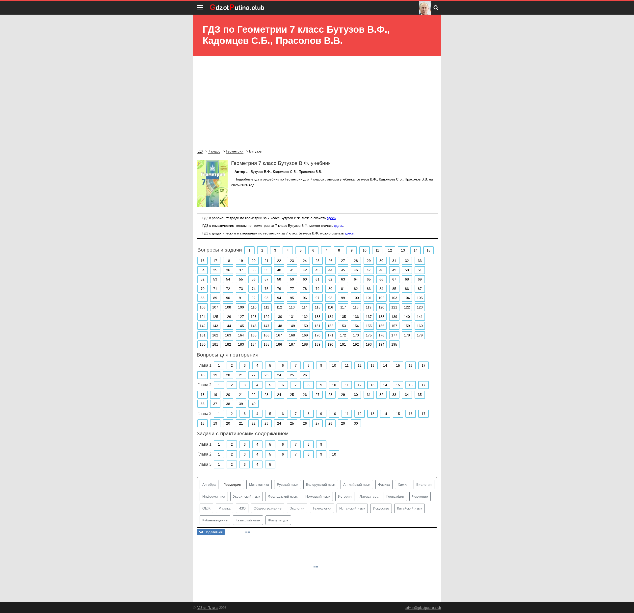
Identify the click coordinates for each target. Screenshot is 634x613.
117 (343, 307)
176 (381, 335)
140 (407, 317)
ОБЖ (206, 508)
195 (394, 344)
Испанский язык (352, 508)
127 (241, 317)
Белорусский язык (320, 484)
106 (203, 307)
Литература (369, 496)
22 (279, 261)
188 (305, 344)
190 (330, 344)
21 (266, 261)
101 (369, 298)
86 (407, 289)
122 (407, 307)
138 (381, 317)
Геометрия (232, 484)
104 (407, 298)
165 (254, 335)
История (345, 496)
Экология (297, 508)
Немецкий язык (317, 496)
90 (228, 298)
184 (254, 344)
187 (292, 344)
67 (394, 279)
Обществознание (268, 508)
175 (369, 335)
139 (394, 317)
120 (381, 307)
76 (279, 289)
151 (317, 326)
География (395, 496)
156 (381, 326)
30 (381, 261)
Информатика (213, 496)
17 (215, 261)
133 (317, 317)
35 (215, 270)
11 (377, 250)
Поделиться (214, 532)
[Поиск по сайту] (436, 8)
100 (356, 298)
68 (407, 279)
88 (203, 298)
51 (420, 270)
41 (292, 270)
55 (241, 279)
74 (254, 289)
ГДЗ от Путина (207, 608)
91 (241, 298)
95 (292, 298)
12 (390, 250)
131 (292, 317)
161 (203, 335)
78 (305, 289)
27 (343, 261)
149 (292, 326)
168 (292, 335)
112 (279, 307)
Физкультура (278, 520)
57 (266, 279)
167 (279, 335)
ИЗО (242, 508)
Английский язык (356, 484)
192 (356, 344)
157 (394, 326)
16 (203, 261)
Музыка (224, 508)
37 (241, 270)
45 (343, 270)
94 (279, 298)
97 (317, 298)
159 (407, 326)
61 (317, 279)
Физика (384, 484)
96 (305, 298)
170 (317, 335)
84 (381, 289)
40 (279, 270)
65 (369, 279)
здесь (331, 218)
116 (330, 307)
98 (330, 298)
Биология (424, 484)
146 (254, 326)
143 (215, 326)
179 (420, 335)
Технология (322, 508)
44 (330, 270)
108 (228, 307)
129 (266, 317)
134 (330, 317)
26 (330, 261)
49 (394, 270)
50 (407, 270)
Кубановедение (215, 520)
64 (356, 279)
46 (356, 270)
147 (266, 326)
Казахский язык (248, 520)
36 (228, 270)
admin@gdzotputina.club (423, 608)
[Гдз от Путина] (237, 8)
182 (228, 344)
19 (241, 261)
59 (292, 279)
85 (394, 289)
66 (381, 279)
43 (317, 270)
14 (416, 250)
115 (317, 307)
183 (241, 344)
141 (420, 317)
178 (407, 335)
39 (266, 270)
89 (215, 298)
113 (292, 307)
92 (254, 298)
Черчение (420, 496)
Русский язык (287, 484)
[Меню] (200, 8)
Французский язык (282, 496)
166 (266, 335)
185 (266, 344)
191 (343, 344)
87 (420, 289)
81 (343, 289)
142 (203, 326)
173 (356, 335)
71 (215, 289)
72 (228, 289)
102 (381, 298)
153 (343, 326)
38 (254, 270)
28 (356, 261)
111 (266, 307)
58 (279, 279)
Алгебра (209, 484)
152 (330, 326)
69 (420, 279)
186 (279, 344)
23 (292, 261)
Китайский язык (409, 508)
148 (279, 326)
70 (203, 289)
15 (428, 250)
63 (343, 279)
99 (343, 298)
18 (228, 261)
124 (203, 317)
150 (305, 326)
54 (228, 279)
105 (420, 298)
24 (305, 261)
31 (394, 261)
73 (241, 289)
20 (254, 261)
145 (241, 326)
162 (215, 335)
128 (254, 317)
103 (394, 298)
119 (368, 307)
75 (266, 289)
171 (330, 335)
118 (356, 307)
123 (420, 307)
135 (343, 317)
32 (407, 261)
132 (305, 317)
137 (369, 317)
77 (292, 289)
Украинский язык (246, 496)
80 (330, 289)
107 (215, 307)
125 (215, 317)
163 (228, 335)
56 (254, 279)
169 (305, 335)
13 (403, 250)
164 (241, 335)
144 (228, 326)
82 (356, 289)
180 (203, 344)
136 (356, 317)
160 (420, 326)
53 (215, 279)
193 (369, 344)
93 (266, 298)
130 (279, 317)
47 (369, 270)
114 (305, 307)
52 (203, 279)
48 (381, 270)
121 (394, 307)
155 (369, 326)
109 (241, 307)
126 (228, 317)
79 (317, 289)
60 (305, 279)
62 (330, 279)
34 (203, 270)
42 (305, 270)
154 (356, 326)
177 (394, 335)
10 (365, 250)
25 (317, 261)
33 (420, 261)
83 (369, 289)
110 (254, 307)
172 (343, 335)
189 (317, 344)
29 (369, 261)
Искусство (381, 508)
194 (381, 344)
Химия (403, 484)
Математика (259, 484)
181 (215, 344)
